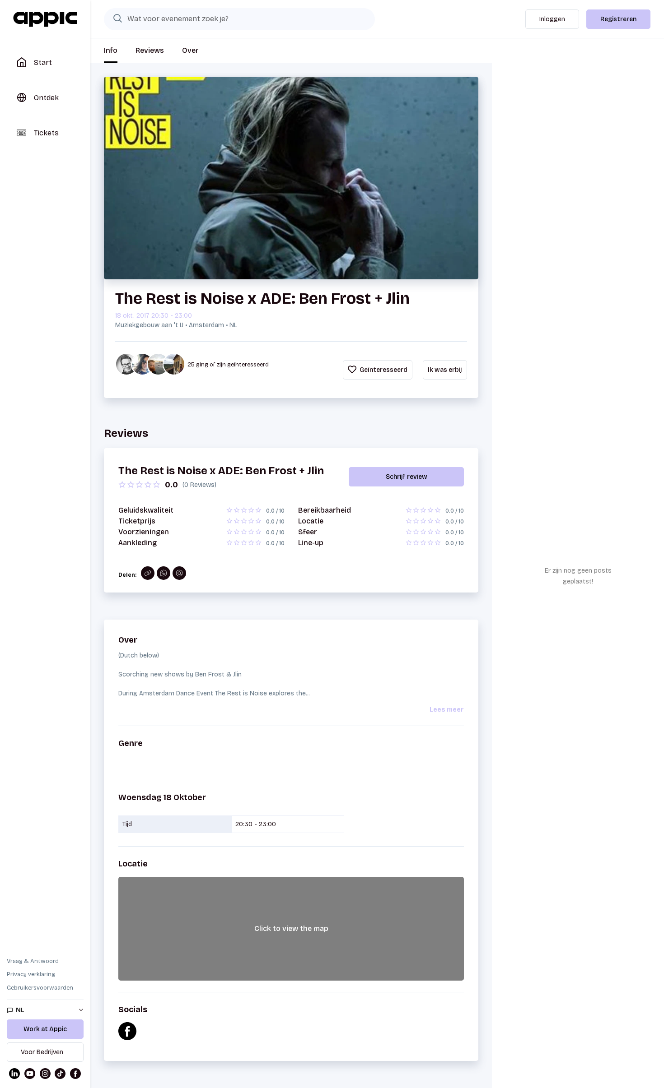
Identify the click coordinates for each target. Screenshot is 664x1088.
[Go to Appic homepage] (45, 19)
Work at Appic (45, 1029)
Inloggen (552, 19)
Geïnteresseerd (382, 370)
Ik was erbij (445, 370)
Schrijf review (406, 477)
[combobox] (239, 19)
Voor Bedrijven (42, 1052)
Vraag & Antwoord (33, 961)
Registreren (618, 19)
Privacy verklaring (31, 974)
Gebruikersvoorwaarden (40, 987)
